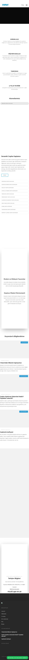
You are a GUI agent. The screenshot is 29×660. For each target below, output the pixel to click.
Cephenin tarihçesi (6, 432)
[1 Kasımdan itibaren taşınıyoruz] (14, 349)
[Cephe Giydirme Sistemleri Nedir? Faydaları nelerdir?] (14, 383)
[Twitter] (27, 1)
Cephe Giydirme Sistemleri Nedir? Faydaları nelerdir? (12, 397)
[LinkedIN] (25, 1)
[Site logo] (5, 5)
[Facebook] (22, 1)
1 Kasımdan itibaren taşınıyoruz (11, 363)
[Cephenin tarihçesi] (14, 419)
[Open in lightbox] (14, 118)
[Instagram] (24, 1)
